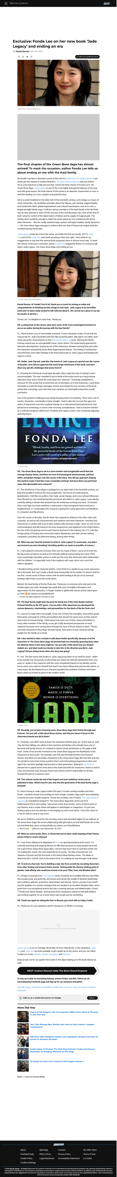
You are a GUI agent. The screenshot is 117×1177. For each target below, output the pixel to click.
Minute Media (14, 1168)
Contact (61, 1150)
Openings (43, 1150)
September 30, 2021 (53, 828)
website (37, 954)
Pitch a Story (45, 1154)
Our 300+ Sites (90, 1150)
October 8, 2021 (48, 596)
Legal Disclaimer (47, 1158)
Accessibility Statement (69, 1158)
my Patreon (89, 764)
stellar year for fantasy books (79, 178)
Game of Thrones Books (35, 1077)
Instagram (53, 954)
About (23, 1150)
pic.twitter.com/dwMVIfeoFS (41, 593)
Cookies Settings (28, 1162)
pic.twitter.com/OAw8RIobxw (66, 825)
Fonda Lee (60, 244)
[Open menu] (6, 3)
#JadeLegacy (23, 587)
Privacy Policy (64, 1154)
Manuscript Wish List (61, 340)
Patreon (66, 954)
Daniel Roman (22, 51)
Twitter (45, 954)
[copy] (31, 56)
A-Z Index (87, 1158)
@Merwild (68, 590)
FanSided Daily (27, 1154)
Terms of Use (89, 1154)
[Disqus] (63, 1110)
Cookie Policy (26, 1158)
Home (19, 1077)
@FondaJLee (69, 822)
